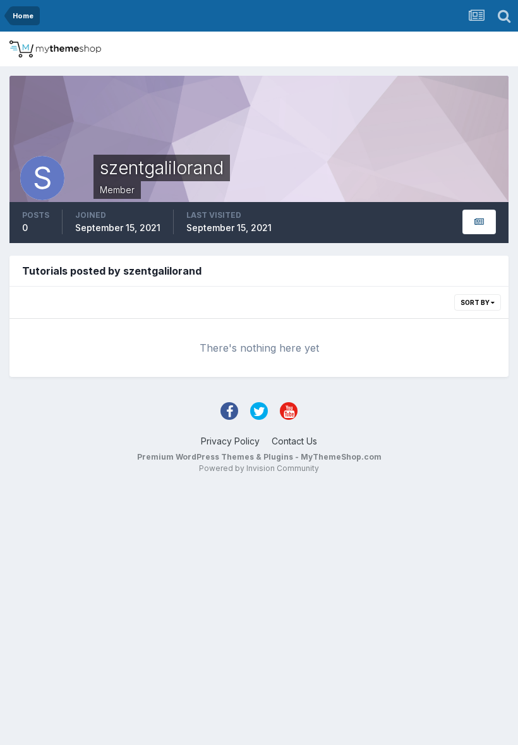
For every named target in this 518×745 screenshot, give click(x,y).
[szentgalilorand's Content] (479, 222)
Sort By (476, 302)
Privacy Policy (230, 441)
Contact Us (294, 441)
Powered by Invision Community (259, 468)
